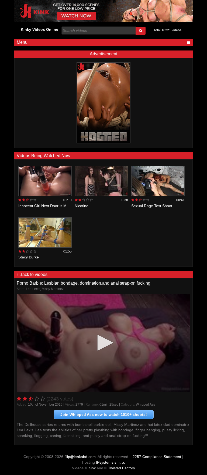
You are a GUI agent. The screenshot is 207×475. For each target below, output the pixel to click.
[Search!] (141, 31)
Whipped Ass (145, 404)
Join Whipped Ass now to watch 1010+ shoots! (103, 414)
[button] (103, 343)
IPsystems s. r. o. (110, 462)
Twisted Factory (121, 468)
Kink (92, 468)
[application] (103, 343)
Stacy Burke (28, 257)
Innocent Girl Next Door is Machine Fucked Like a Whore (66, 206)
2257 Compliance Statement (157, 456)
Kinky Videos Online (39, 29)
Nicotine (81, 206)
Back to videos (32, 274)
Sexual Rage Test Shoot (151, 206)
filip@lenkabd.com (80, 456)
